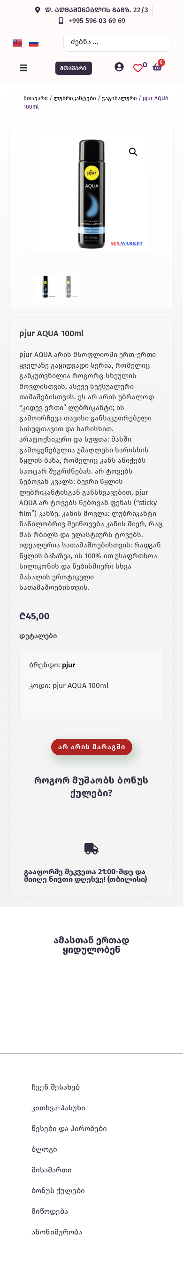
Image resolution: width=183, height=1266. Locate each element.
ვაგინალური (119, 98)
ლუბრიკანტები (74, 98)
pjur (68, 664)
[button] (23, 68)
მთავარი (35, 98)
